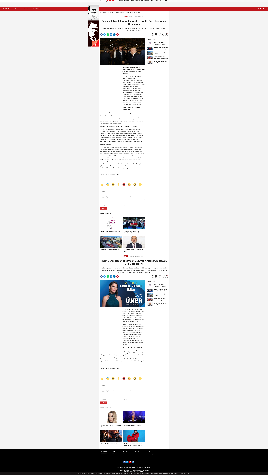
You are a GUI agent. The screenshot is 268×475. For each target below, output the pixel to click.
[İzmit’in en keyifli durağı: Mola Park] (111, 242)
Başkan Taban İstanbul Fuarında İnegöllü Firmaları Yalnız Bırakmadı (126, 12)
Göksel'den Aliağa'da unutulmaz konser (132, 426)
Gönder (103, 208)
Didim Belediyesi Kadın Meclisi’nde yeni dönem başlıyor (110, 232)
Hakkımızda (128, 467)
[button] (14, 9)
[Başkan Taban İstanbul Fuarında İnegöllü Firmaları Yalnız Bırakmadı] (122, 51)
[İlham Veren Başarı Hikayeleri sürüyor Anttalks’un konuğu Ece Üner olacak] (122, 293)
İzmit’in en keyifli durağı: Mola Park (110, 249)
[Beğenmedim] (118, 182)
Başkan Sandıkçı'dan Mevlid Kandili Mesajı (133, 250)
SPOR (113, 453)
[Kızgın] (124, 182)
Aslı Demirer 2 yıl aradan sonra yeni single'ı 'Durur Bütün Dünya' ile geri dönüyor (133, 444)
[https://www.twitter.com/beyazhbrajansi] (127, 462)
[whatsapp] (108, 34)
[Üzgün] (140, 182)
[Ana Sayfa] (100, 12)
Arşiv (136, 453)
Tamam (187, 473)
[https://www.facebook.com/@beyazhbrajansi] (130, 462)
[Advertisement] (110, 87)
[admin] (133, 462)
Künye (133, 467)
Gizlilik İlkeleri (147, 467)
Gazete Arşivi (138, 456)
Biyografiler (125, 453)
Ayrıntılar (183, 473)
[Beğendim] (102, 182)
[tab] (104, 192)
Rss (118, 467)
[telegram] (111, 34)
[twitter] (104, 34)
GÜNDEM (109, 12)
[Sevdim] (113, 182)
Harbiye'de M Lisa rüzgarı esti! (109, 443)
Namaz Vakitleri (150, 458)
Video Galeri (262, 8)
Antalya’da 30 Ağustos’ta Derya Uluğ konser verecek (111, 426)
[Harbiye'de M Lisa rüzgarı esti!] (111, 436)
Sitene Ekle (122, 467)
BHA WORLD (104, 451)
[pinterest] (117, 34)
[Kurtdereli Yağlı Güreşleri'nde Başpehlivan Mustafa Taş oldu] (134, 223)
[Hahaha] (129, 182)
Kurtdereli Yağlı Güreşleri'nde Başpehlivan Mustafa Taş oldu (132, 232)
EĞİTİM (113, 451)
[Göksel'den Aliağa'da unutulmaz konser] (134, 417)
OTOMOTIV (104, 453)
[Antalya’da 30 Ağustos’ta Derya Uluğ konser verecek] (111, 417)
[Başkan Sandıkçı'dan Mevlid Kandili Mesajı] (134, 242)
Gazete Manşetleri (151, 453)
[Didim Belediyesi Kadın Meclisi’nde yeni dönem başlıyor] (111, 223)
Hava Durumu (150, 451)
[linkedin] (114, 34)
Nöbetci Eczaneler (151, 456)
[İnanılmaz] (135, 182)
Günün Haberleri (138, 451)
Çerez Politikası (139, 467)
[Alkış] (108, 182)
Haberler (104, 12)
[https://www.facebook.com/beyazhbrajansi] (124, 462)
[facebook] (101, 34)
